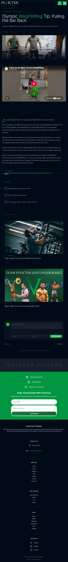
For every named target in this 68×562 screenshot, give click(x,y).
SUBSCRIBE (34, 413)
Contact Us (34, 481)
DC (34, 500)
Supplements (34, 523)
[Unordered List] (27, 332)
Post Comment (56, 336)
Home (34, 466)
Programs (34, 471)
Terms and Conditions (36, 559)
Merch (34, 516)
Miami (34, 502)
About (34, 468)
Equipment (34, 521)
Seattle (34, 497)
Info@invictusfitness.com (36, 450)
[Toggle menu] (65, 3)
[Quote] (29, 332)
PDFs (34, 526)
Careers (34, 476)
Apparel (34, 518)
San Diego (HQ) (34, 495)
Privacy (28, 559)
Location (34, 478)
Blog (34, 473)
